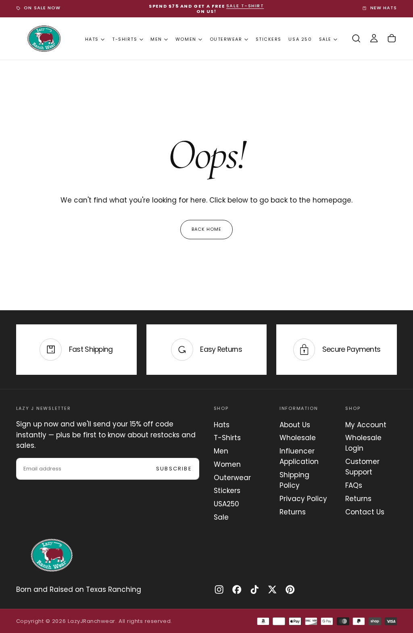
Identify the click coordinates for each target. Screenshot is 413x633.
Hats (92, 39)
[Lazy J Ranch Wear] (51, 555)
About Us (295, 425)
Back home (207, 229)
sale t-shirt (245, 6)
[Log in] (374, 38)
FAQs (353, 485)
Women (185, 39)
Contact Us (364, 512)
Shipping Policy (294, 480)
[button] (356, 38)
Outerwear (226, 39)
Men (156, 39)
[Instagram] (219, 589)
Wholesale (298, 438)
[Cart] (391, 38)
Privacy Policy (303, 498)
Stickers (269, 39)
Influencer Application (299, 456)
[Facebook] (237, 589)
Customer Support (362, 467)
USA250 (226, 504)
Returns (293, 512)
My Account (365, 425)
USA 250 (300, 39)
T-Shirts (124, 39)
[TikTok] (254, 589)
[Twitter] (272, 589)
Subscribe (174, 468)
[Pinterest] (290, 589)
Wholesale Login (363, 443)
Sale (325, 39)
